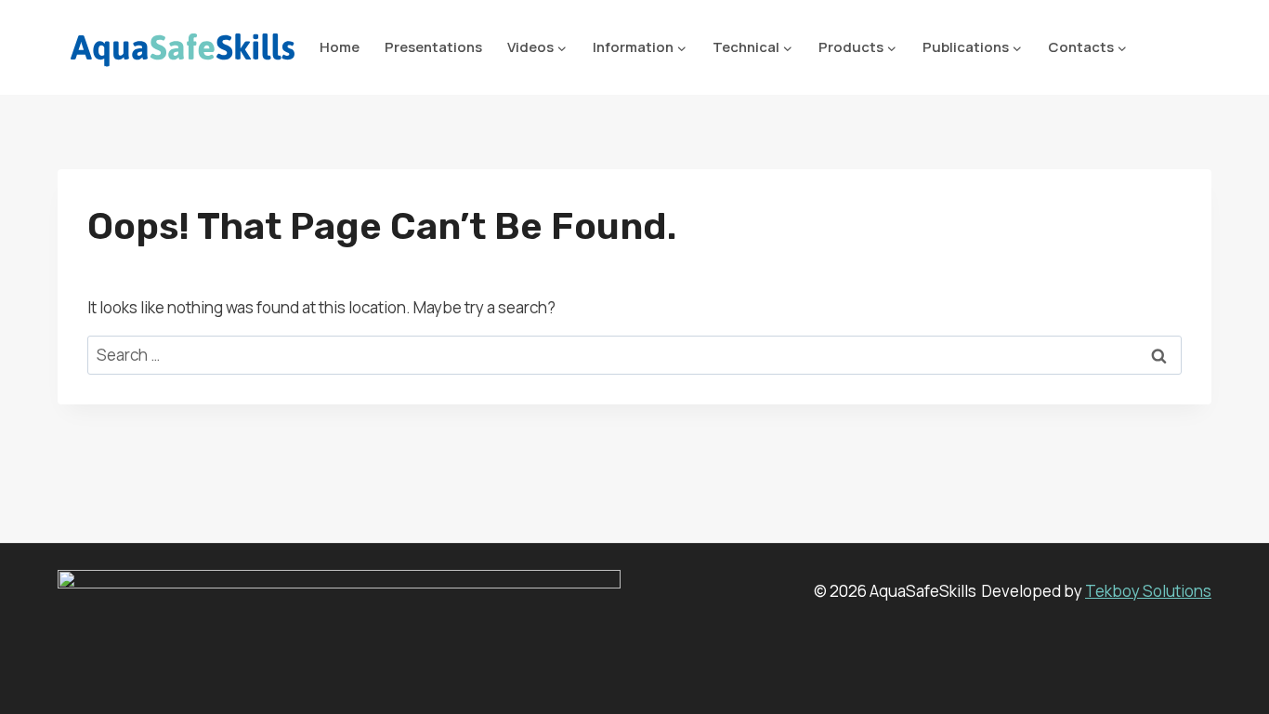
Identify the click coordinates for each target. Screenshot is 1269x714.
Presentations (433, 47)
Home (340, 47)
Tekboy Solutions (1148, 591)
